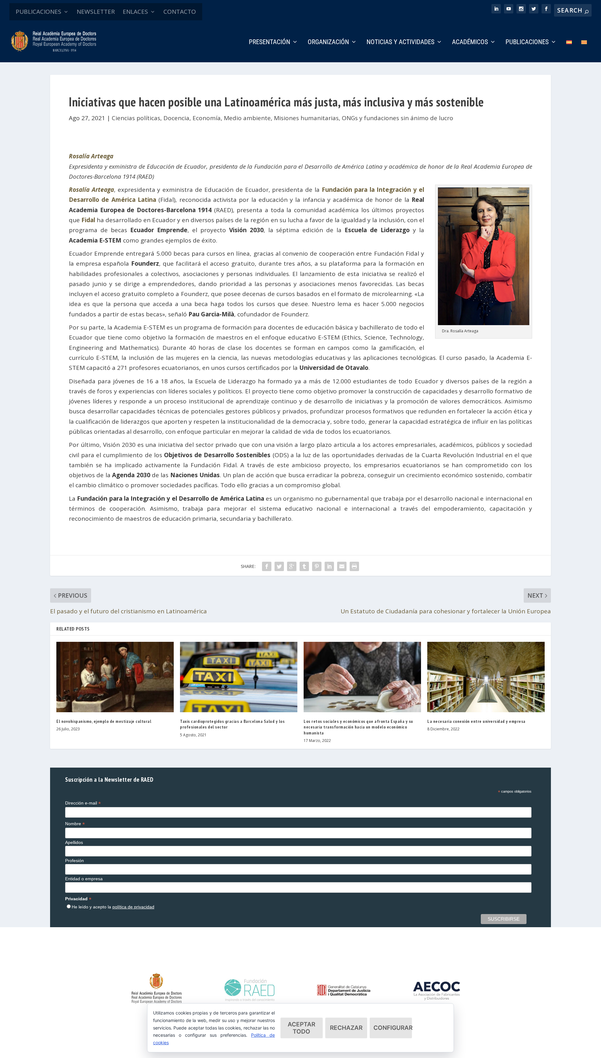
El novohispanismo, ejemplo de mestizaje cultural (103, 721)
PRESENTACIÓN (269, 42)
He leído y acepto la (113, 906)
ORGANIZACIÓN (328, 42)
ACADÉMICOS (470, 42)
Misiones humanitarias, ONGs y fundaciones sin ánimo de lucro (363, 118)
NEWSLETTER (96, 12)
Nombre (75, 824)
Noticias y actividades (400, 42)
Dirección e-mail (83, 803)
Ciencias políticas (136, 118)
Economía (207, 118)
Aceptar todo (301, 1028)
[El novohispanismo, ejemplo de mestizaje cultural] (115, 677)
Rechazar (346, 1027)
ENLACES (135, 12)
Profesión (74, 860)
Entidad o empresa (84, 878)
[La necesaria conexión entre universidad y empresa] (486, 677)
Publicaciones (527, 42)
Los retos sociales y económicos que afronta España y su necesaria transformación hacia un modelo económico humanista (358, 726)
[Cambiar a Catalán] (584, 50)
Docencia (176, 118)
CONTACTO (179, 12)
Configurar (392, 1027)
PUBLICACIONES (38, 12)
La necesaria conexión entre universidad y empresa (476, 721)
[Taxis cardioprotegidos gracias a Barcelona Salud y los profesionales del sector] (238, 677)
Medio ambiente (247, 118)
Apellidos (74, 842)
